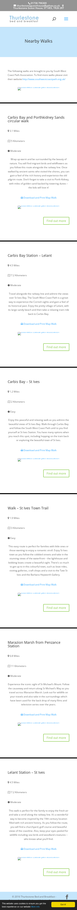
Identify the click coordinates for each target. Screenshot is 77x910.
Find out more (56, 221)
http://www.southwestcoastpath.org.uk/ (44, 79)
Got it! (63, 904)
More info (35, 906)
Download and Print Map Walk (39, 197)
